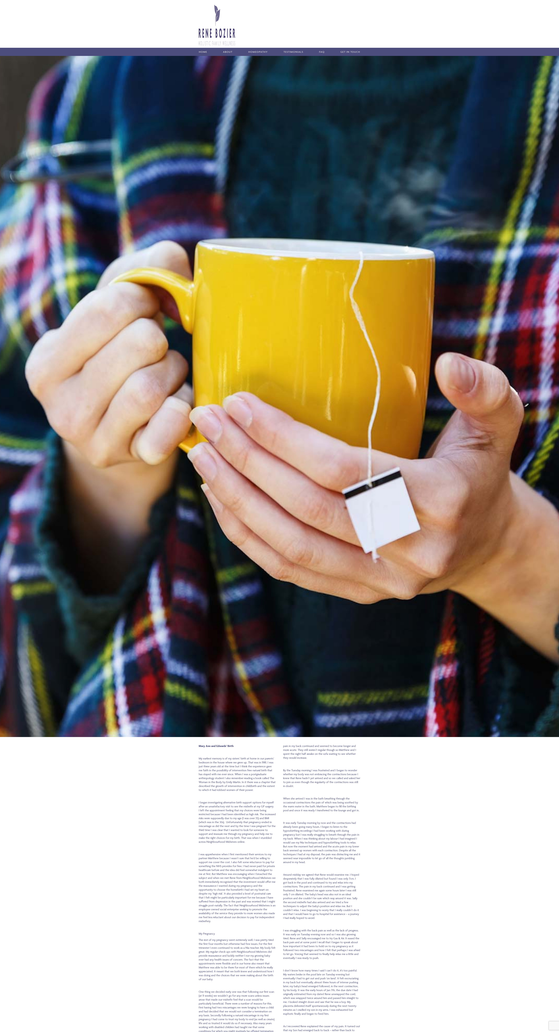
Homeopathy (258, 51)
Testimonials (293, 51)
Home (203, 51)
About (227, 51)
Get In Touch (350, 51)
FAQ (322, 51)
